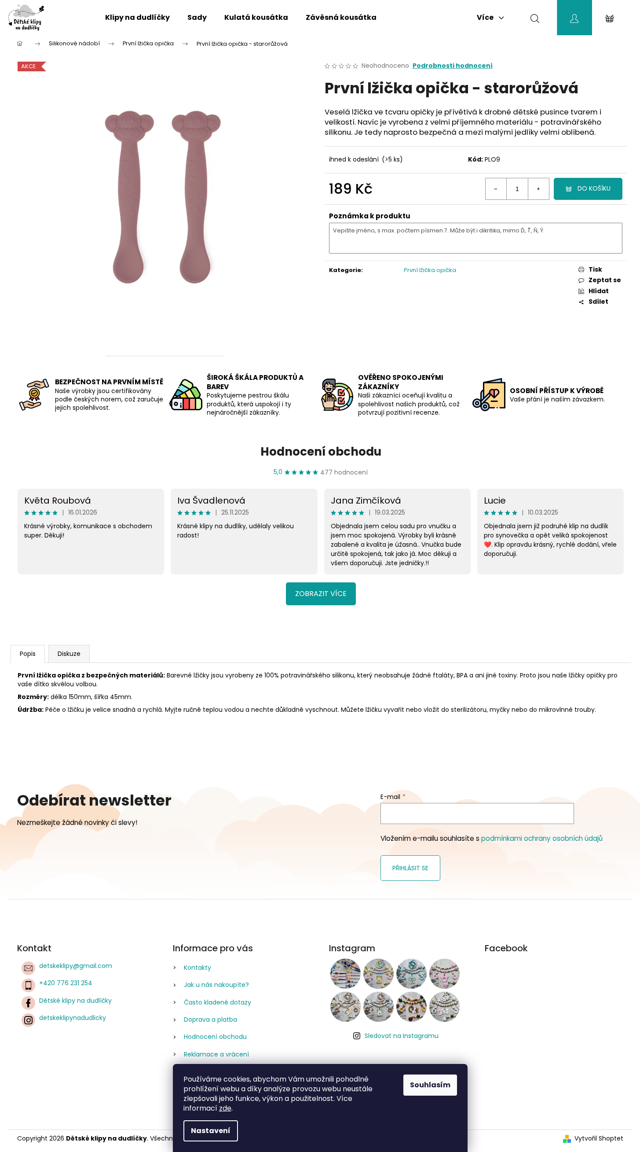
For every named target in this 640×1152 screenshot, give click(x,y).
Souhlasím (430, 1085)
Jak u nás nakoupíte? (216, 984)
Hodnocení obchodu (320, 452)
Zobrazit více (321, 594)
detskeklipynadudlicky (72, 1017)
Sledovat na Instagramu (402, 1035)
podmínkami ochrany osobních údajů (542, 838)
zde (225, 1108)
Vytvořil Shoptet (598, 1138)
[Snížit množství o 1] (496, 188)
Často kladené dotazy (217, 1002)
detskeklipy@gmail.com (75, 965)
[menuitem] (137, 17)
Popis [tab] (28, 653)
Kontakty (197, 967)
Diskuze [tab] (69, 653)
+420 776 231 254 (65, 983)
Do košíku (594, 188)
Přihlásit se (410, 868)
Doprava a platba (210, 1019)
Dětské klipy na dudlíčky (75, 1000)
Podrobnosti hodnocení (453, 66)
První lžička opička (430, 270)
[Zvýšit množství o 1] (538, 188)
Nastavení (210, 1131)
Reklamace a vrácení (216, 1054)
